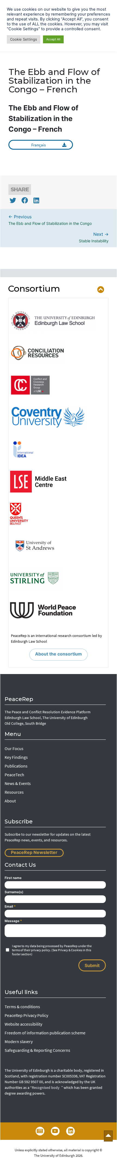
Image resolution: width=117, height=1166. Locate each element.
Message (13, 921)
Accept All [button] (53, 39)
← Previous (50, 220)
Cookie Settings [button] (23, 39)
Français (38, 144)
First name (13, 878)
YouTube (55, 1131)
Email (10, 906)
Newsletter (40, 1131)
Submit (92, 965)
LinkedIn (70, 1131)
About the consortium (58, 654)
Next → (94, 237)
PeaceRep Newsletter (34, 852)
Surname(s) (14, 892)
